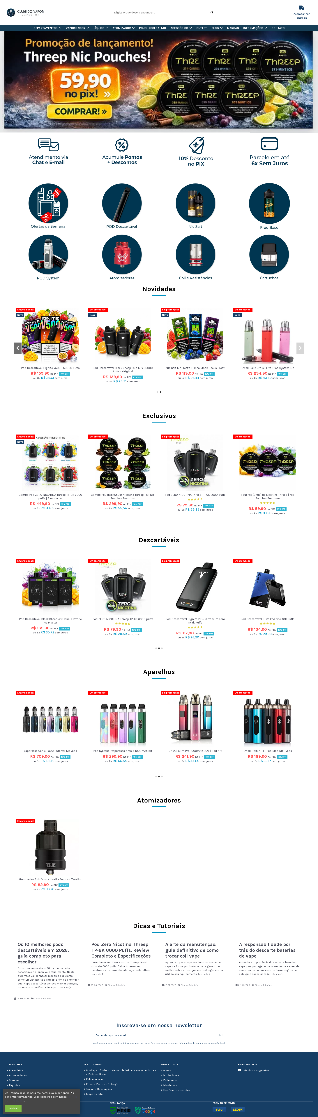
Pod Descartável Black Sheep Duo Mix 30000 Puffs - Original (268, 369)
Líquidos (14, 1085)
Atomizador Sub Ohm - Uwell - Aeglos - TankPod (50, 879)
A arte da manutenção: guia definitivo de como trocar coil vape (192, 950)
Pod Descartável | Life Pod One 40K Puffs (123, 619)
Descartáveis (159, 540)
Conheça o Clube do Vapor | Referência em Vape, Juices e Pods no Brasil (121, 1072)
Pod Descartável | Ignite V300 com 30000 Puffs (267, 619)
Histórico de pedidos (176, 1090)
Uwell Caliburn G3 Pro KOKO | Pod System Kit (123, 368)
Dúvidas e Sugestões (256, 1070)
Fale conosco (94, 1079)
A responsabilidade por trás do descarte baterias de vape (267, 950)
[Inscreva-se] (221, 1035)
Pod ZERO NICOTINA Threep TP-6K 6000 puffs (195, 494)
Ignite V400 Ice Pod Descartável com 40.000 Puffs (195, 620)
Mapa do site (94, 1094)
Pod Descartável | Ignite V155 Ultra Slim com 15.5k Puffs (50, 620)
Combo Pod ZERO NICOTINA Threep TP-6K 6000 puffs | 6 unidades (50, 369)
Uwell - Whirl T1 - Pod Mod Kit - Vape (123, 751)
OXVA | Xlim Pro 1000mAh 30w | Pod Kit (50, 751)
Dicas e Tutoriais (42, 998)
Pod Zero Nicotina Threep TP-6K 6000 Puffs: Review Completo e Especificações (121, 950)
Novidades (159, 289)
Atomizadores (159, 800)
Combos (14, 1080)
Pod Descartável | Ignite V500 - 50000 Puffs (195, 368)
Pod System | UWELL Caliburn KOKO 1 (267, 751)
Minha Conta (171, 1075)
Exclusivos (159, 416)
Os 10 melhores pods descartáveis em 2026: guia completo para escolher (43, 953)
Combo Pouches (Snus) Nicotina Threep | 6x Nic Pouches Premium (123, 496)
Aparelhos (159, 672)
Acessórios (16, 1070)
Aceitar (13, 1108)
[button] (47, 28)
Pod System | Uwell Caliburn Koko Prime (195, 751)
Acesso (167, 1070)
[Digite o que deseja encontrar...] (212, 12)
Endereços (170, 1080)
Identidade (170, 1085)
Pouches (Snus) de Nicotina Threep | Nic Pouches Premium (267, 496)
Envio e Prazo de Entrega (102, 1084)
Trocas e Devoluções (99, 1089)
